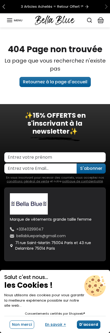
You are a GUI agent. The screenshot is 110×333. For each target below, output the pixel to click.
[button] (14, 20)
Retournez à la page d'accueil (55, 82)
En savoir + (55, 324)
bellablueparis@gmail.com (41, 236)
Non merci (22, 324)
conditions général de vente (28, 181)
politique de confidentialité (82, 181)
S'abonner (91, 168)
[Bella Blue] (55, 20)
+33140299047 (30, 229)
